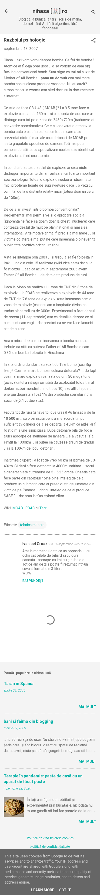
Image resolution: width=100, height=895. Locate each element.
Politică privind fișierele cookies (50, 838)
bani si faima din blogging (28, 721)
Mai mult (87, 707)
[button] (93, 41)
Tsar (43, 508)
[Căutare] (93, 13)
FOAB (30, 508)
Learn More (42, 890)
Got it (65, 890)
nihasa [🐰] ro (50, 11)
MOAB (17, 508)
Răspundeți (32, 581)
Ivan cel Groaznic (37, 544)
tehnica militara (32, 525)
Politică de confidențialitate (50, 846)
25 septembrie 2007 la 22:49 (72, 544)
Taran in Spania (18, 683)
